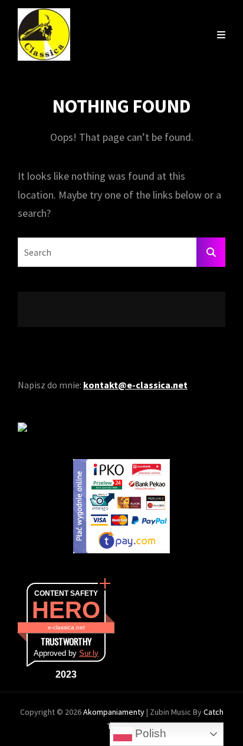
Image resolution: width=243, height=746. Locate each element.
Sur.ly (88, 653)
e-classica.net (66, 627)
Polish (149, 733)
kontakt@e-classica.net (135, 385)
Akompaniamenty (114, 712)
